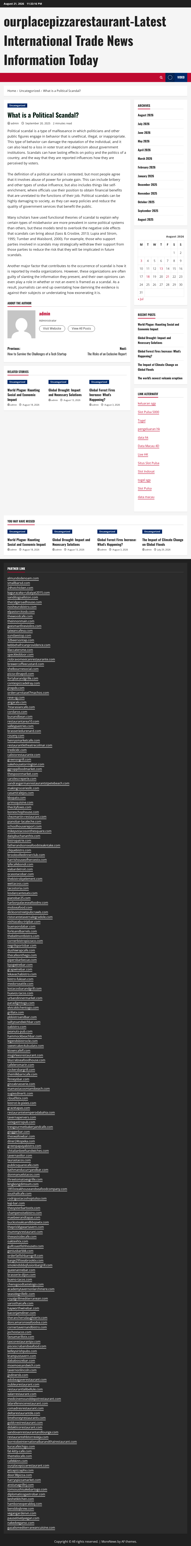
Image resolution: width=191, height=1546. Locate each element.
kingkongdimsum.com (23, 1184)
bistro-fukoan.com (20, 979)
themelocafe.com (19, 1456)
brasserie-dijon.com (21, 1275)
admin (15, 123)
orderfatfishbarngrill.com (25, 1256)
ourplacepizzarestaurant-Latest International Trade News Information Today (85, 40)
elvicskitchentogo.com (23, 1007)
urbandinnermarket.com (24, 998)
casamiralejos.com (20, 793)
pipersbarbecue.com (22, 960)
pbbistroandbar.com (22, 1017)
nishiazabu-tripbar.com (23, 922)
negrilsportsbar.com (21, 945)
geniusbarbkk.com (20, 1251)
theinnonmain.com (20, 621)
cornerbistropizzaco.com (25, 941)
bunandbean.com (19, 716)
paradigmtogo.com (21, 1003)
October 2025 (146, 202)
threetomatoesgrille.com (25, 1179)
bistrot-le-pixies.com (21, 1103)
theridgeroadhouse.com (24, 602)
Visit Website (52, 328)
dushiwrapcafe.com (21, 950)
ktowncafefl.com (18, 1050)
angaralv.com (16, 702)
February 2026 (147, 167)
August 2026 (146, 115)
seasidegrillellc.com (21, 1294)
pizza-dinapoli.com (20, 674)
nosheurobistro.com (22, 607)
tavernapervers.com (21, 1117)
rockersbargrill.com (21, 1070)
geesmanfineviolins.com (24, 626)
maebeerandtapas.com (23, 1217)
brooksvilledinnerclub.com (26, 855)
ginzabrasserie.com (21, 1084)
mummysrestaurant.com (25, 1232)
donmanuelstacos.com (23, 1174)
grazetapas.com (18, 1108)
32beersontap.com (20, 640)
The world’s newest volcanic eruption (160, 378)
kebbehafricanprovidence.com (28, 645)
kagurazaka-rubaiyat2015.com (28, 593)
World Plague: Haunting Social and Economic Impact (23, 395)
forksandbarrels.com (22, 931)
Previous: (36, 351)
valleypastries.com (20, 726)
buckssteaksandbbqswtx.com (28, 1222)
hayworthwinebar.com (23, 1308)
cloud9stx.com (17, 1098)
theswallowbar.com (21, 1136)
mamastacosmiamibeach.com (28, 1089)
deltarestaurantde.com (23, 1413)
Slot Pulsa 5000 (148, 412)
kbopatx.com (16, 798)
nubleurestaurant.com (23, 1384)
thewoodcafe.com (20, 616)
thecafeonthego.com (22, 955)
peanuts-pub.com (19, 1031)
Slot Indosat (146, 471)
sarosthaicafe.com (20, 1303)
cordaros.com (17, 712)
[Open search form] (161, 77)
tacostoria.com (18, 888)
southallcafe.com (19, 1193)
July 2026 (144, 124)
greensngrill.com (19, 759)
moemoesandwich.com (23, 1365)
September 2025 (148, 210)
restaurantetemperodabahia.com (31, 1112)
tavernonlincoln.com (22, 1370)
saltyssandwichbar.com (23, 1022)
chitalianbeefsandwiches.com (28, 1151)
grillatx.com (15, 1012)
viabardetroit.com (20, 869)
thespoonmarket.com (22, 774)
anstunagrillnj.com (20, 1485)
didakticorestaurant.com (24, 1427)
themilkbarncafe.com (22, 1074)
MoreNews (109, 1541)
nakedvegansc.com (20, 1523)
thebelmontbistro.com (23, 936)
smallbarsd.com (18, 583)
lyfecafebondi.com (20, 864)
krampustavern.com (21, 1356)
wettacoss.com (18, 883)
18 (148, 277)
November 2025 (147, 193)
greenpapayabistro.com (24, 1146)
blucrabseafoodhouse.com (26, 1060)
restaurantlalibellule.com (25, 1389)
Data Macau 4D (148, 446)
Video (180, 77)
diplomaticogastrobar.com (26, 1494)
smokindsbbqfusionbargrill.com (29, 1265)
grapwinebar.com (19, 969)
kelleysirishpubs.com (22, 1351)
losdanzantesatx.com (22, 893)
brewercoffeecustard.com (25, 664)
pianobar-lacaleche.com (24, 821)
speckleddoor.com (20, 654)
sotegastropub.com (21, 1122)
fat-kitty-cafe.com (19, 1451)
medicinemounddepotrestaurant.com (34, 1399)
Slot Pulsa (145, 488)
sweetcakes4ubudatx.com (25, 1046)
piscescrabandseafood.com (26, 1346)
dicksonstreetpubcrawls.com (27, 912)
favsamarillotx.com (20, 1337)
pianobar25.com (19, 898)
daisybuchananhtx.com (23, 836)
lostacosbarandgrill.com (24, 988)
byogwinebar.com (20, 965)
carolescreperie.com (21, 779)
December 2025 (147, 184)
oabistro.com (16, 1027)
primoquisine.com (20, 802)
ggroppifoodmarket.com (24, 769)
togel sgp (144, 480)
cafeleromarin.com (20, 1065)
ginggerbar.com (18, 1132)
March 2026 (145, 158)
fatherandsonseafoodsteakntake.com (33, 845)
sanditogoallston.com (22, 597)
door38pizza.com (19, 1475)
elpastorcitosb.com (21, 612)
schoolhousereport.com (24, 826)
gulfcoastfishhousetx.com (25, 1246)
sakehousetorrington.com (25, 764)
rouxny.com (15, 735)
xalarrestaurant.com (21, 1394)
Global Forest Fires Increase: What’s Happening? (102, 395)
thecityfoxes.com (19, 807)
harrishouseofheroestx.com (27, 860)
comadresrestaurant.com (25, 1408)
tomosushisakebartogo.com (27, 1489)
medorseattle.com (20, 984)
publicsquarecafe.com (23, 1165)
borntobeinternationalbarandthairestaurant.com (42, 1442)
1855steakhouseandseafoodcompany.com (37, 1189)
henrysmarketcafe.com (23, 740)
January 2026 (146, 176)
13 (161, 269)
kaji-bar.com (16, 1203)
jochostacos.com (19, 1332)
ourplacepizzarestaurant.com (28, 1465)
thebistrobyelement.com (24, 879)
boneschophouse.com (23, 812)
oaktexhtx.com (17, 1241)
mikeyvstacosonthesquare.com (29, 831)
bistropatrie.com (19, 840)
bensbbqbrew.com (20, 1508)
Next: (106, 351)
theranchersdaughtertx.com (27, 1318)
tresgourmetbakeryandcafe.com (30, 1127)
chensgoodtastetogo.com (25, 1284)
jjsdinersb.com (17, 1375)
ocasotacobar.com (20, 874)
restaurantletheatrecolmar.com (29, 745)
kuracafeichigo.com (21, 1446)
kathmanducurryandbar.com (27, 1170)
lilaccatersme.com (20, 650)
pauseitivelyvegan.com (23, 1518)
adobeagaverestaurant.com (27, 1379)
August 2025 (145, 219)
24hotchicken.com (20, 588)
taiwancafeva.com (20, 631)
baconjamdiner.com (21, 1313)
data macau (146, 497)
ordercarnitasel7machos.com (28, 693)
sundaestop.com (19, 635)
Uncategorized (17, 105)
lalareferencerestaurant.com (27, 1403)
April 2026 (144, 150)
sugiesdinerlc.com (20, 1093)
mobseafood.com (19, 907)
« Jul (140, 299)
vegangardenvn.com (21, 1513)
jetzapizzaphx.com (20, 1470)
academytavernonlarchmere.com (30, 1289)
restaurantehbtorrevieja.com (27, 1437)
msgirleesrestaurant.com (25, 1055)
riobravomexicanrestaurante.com (31, 659)
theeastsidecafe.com (22, 1237)
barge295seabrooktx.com (25, 1260)
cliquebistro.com (19, 850)
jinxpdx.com (15, 688)
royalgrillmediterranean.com (27, 1298)
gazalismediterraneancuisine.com (31, 1527)
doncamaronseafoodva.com (27, 1322)
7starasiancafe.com (21, 707)
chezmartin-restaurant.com (26, 817)
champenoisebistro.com (24, 1213)
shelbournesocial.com (23, 669)
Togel (141, 420)
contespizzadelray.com (23, 683)
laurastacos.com (19, 1160)
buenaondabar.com (21, 926)
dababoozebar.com (21, 1360)
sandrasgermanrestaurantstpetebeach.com (38, 783)
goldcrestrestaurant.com (25, 1423)
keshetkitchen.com (20, 1499)
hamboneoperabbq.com (24, 1504)
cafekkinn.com (17, 1461)
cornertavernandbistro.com (27, 1327)
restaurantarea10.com (23, 721)
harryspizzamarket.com (24, 1480)
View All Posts (81, 328)
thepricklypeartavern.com (25, 1227)
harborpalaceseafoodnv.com (27, 902)
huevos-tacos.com (20, 993)
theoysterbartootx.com (23, 1208)
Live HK (143, 454)
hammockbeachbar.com (24, 1036)
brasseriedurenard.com (24, 731)
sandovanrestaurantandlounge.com (32, 1432)
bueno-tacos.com (19, 1279)
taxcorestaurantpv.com (23, 1341)
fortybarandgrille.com (22, 678)
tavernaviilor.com (19, 1155)
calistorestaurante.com (23, 755)
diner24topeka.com (21, 1141)
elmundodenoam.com (23, 578)
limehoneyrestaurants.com (26, 1418)
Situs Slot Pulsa (148, 463)
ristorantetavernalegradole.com (30, 917)
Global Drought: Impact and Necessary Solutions (65, 392)
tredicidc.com (17, 750)
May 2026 (144, 141)
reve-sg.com (16, 697)
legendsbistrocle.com (22, 1041)
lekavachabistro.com (22, 974)
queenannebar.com (21, 1270)
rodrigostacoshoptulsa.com (27, 1198)
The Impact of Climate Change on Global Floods (162, 542)
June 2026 (144, 132)
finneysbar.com (18, 1079)
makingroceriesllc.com (23, 788)
